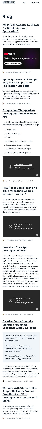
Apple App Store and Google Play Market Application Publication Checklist (20, 82)
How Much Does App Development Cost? (15, 249)
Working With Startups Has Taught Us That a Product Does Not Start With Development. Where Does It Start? (20, 394)
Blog (24, 2)
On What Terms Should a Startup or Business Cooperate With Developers (19, 324)
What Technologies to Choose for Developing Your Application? (21, 28)
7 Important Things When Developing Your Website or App (20, 113)
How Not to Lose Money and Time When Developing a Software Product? (20, 191)
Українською (35, 2)
